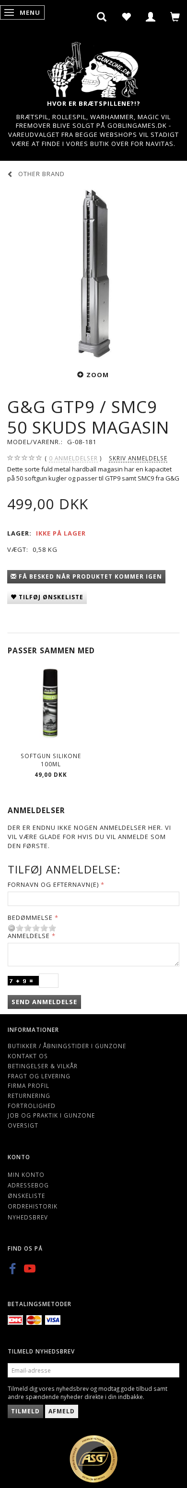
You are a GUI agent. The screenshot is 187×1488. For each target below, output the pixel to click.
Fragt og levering (39, 1076)
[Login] (151, 17)
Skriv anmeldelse (138, 458)
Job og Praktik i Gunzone (51, 1115)
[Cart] (175, 17)
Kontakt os (28, 1056)
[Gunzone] (93, 67)
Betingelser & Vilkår (43, 1066)
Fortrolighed (32, 1105)
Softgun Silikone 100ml (51, 760)
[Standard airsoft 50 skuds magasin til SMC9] (93, 273)
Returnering (29, 1095)
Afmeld (61, 1411)
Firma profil (28, 1085)
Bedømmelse (30, 917)
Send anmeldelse (44, 1001)
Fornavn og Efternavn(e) (53, 884)
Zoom (97, 374)
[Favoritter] (126, 17)
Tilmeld (25, 1411)
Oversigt (23, 1125)
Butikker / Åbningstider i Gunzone (67, 1046)
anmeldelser (73, 458)
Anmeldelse (29, 935)
